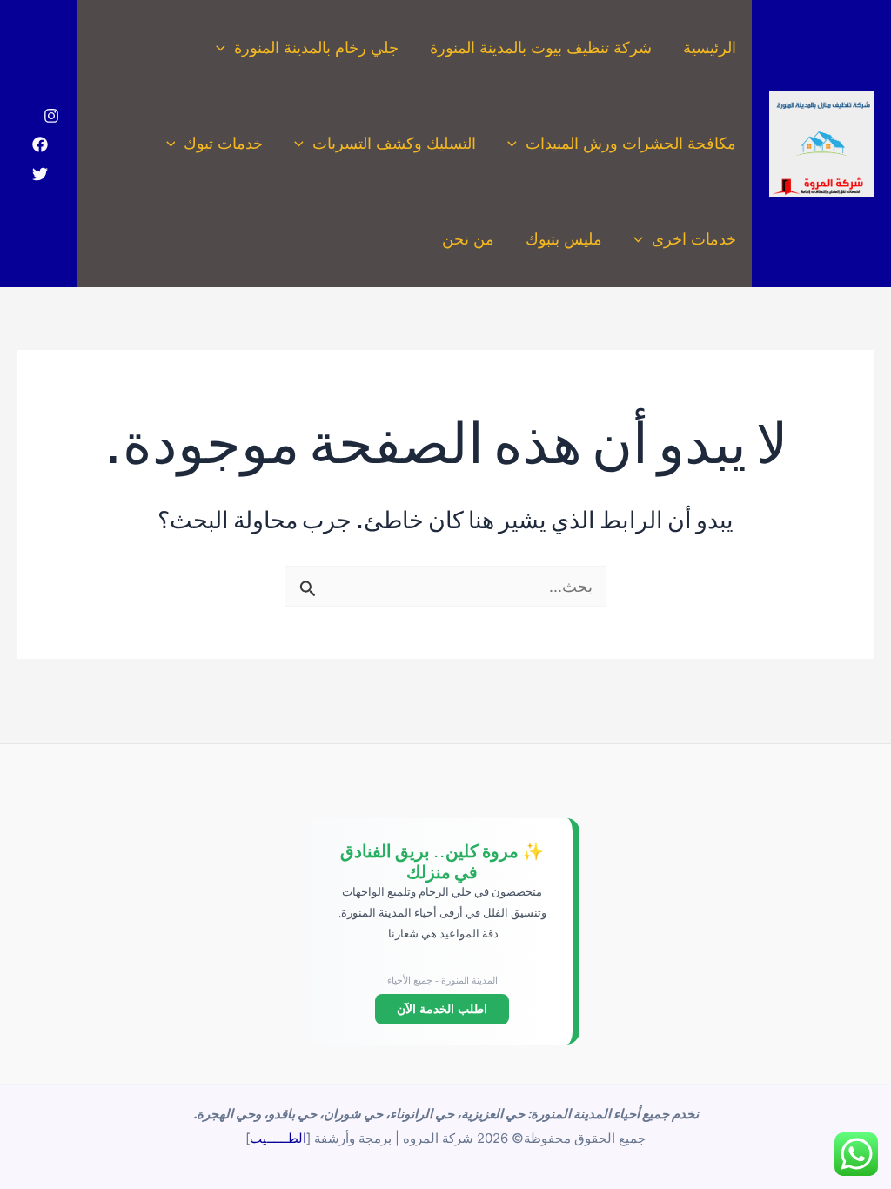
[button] (225, 48)
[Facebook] (40, 144)
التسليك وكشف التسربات (394, 143)
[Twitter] (40, 174)
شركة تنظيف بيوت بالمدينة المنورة (541, 47)
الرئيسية (709, 47)
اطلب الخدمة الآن (442, 1009)
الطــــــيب (278, 1138)
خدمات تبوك (223, 143)
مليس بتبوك (564, 239)
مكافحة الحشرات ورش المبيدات (631, 143)
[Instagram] (51, 116)
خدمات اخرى (694, 239)
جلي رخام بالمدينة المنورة (316, 47)
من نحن (468, 239)
